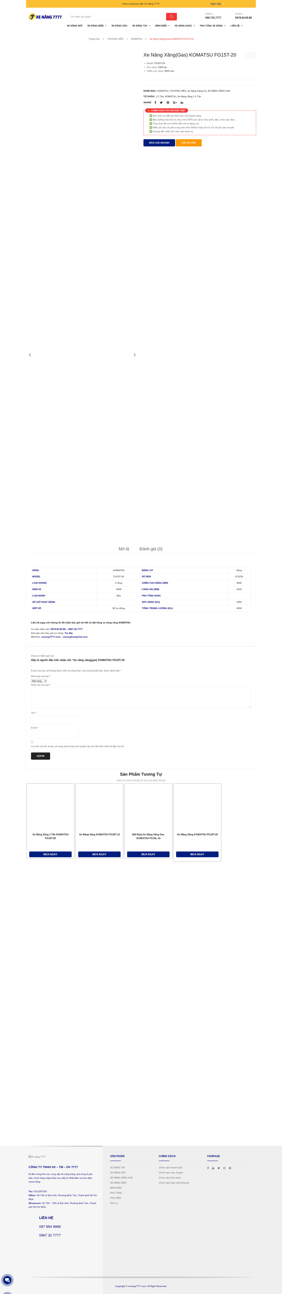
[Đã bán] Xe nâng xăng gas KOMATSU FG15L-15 (148, 836)
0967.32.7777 (75, 629)
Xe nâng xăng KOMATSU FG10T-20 (197, 834)
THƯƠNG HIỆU (115, 39)
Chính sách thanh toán (170, 1167)
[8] (58, 355)
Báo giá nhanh (159, 142)
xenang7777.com (50, 636)
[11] (58, 514)
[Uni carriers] (50, 968)
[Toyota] (50, 944)
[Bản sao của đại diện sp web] (82, 108)
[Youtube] (213, 1168)
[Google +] (175, 102)
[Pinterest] (168, 102)
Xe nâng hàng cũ (197, 91)
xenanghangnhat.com (75, 636)
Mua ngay (50, 854)
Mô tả (124, 548)
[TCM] (50, 993)
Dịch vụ (114, 1203)
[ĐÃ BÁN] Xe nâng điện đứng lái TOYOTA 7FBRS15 (248, 55)
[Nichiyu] (50, 1091)
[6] (58, 249)
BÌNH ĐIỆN (116, 1187)
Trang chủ (94, 39)
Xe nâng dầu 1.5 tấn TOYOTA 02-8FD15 (253, 55)
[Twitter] (161, 102)
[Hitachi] (50, 1115)
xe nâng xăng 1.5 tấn (189, 96)
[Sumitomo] (50, 1017)
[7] (58, 302)
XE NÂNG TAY (117, 1167)
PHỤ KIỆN (115, 1198)
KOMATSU (136, 39)
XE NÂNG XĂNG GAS (219, 91)
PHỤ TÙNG (116, 1193)
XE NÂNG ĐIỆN (118, 1182)
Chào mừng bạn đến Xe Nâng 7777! (141, 3)
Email (34, 727)
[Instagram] (224, 1168)
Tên (34, 712)
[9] (58, 408)
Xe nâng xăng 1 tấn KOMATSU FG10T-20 (50, 836)
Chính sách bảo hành (170, 1177)
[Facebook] (155, 102)
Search (171, 16)
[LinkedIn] (182, 102)
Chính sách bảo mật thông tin (174, 1182)
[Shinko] (50, 1042)
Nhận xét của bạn (41, 685)
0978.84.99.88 (58, 629)
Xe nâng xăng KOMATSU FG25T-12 (99, 834)
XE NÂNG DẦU (118, 1172)
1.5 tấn (160, 96)
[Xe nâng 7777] (45, 16)
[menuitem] (74, 26)
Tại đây (69, 633)
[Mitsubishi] (50, 894)
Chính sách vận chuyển (171, 1172)
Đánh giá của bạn (41, 676)
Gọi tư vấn (188, 142)
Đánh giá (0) (151, 548)
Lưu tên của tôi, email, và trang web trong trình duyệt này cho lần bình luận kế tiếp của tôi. (77, 746)
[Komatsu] (50, 919)
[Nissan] (50, 1066)
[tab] (124, 549)
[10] (58, 461)
